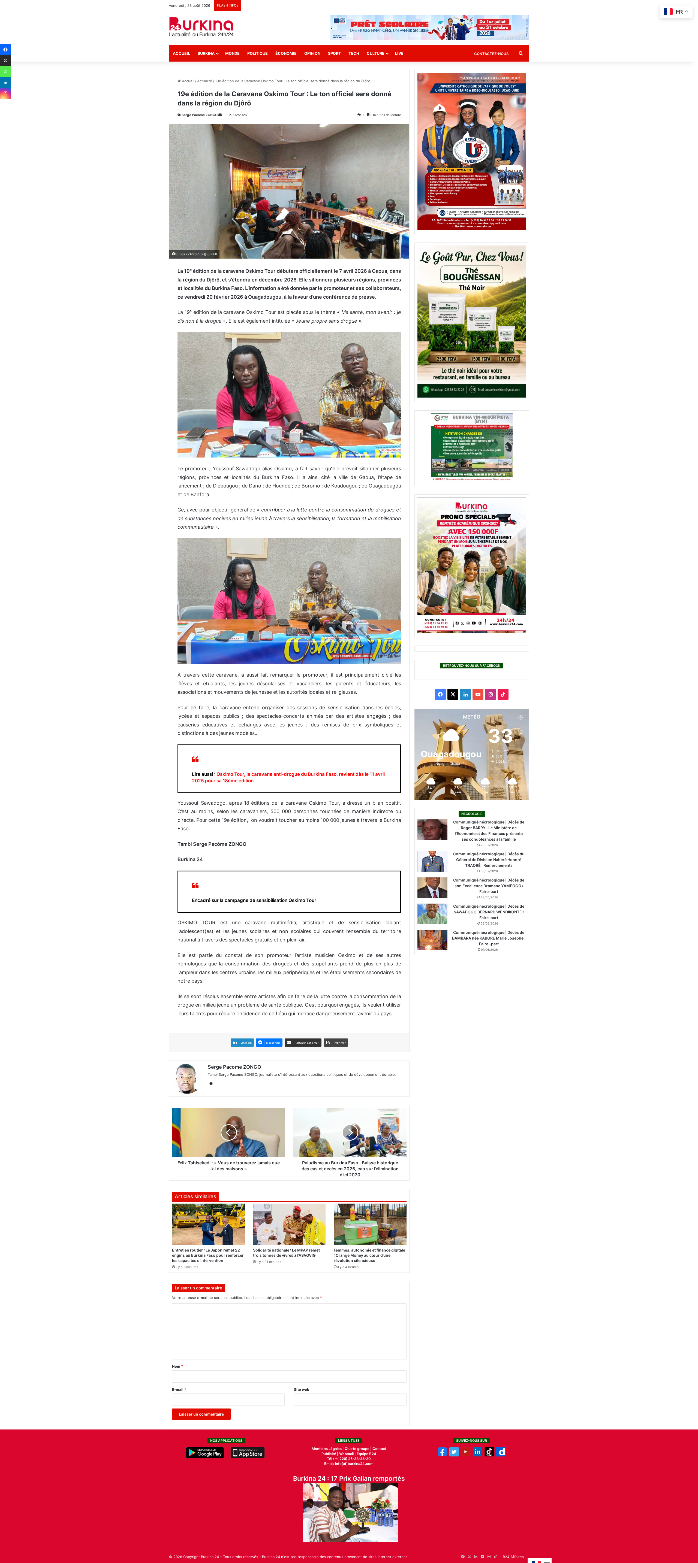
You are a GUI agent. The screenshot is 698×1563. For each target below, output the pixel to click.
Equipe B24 (366, 1454)
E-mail (179, 1389)
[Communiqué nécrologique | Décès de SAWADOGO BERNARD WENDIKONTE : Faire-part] (432, 914)
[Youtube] (466, 1455)
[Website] (211, 1083)
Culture (375, 53)
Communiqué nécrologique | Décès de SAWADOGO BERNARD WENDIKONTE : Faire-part (488, 912)
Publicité (328, 1454)
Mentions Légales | (328, 1448)
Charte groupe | (358, 1448)
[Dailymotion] (501, 1455)
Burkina (206, 53)
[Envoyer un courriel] (220, 115)
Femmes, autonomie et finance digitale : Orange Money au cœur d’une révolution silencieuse (369, 1255)
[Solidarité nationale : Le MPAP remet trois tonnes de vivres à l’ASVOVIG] (289, 1224)
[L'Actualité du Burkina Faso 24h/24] (201, 26)
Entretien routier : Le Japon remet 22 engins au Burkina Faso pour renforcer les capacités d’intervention (208, 1255)
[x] (454, 1455)
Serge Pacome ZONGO (200, 115)
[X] (5, 60)
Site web (301, 1389)
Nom (177, 1366)
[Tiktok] (489, 1455)
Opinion (312, 53)
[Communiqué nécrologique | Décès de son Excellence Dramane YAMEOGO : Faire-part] (432, 887)
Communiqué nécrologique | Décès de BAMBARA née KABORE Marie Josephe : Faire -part (488, 938)
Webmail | (347, 1454)
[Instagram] (5, 93)
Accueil (181, 53)
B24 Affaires (513, 1557)
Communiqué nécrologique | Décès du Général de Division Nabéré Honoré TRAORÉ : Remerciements (489, 860)
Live (399, 53)
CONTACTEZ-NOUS (491, 54)
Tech (353, 53)
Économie (286, 53)
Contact (379, 1448)
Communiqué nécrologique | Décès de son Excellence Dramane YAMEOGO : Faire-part (488, 886)
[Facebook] (5, 49)
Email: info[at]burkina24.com (349, 1463)
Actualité (204, 81)
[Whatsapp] (5, 71)
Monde (232, 53)
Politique (257, 53)
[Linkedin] (5, 82)
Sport (334, 53)
